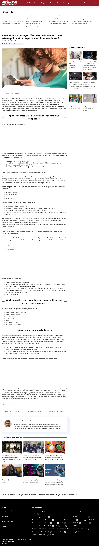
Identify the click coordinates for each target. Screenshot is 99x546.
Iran (93, 523)
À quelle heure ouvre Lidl (38, 534)
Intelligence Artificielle (72, 523)
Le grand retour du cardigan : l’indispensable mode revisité (89, 107)
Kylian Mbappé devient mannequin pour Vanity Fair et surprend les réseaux (11, 481)
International (85, 523)
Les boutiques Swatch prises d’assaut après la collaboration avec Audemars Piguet (32, 457)
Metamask (42, 526)
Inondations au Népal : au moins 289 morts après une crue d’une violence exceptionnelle (82, 21)
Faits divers (48, 520)
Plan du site (5, 516)
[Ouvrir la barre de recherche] (95, 3)
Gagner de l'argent (44, 523)
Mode (4, 403)
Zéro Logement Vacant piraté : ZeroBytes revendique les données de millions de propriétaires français (35, 22)
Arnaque (79, 511)
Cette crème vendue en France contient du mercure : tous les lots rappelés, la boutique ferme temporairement (13, 22)
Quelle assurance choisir (63, 529)
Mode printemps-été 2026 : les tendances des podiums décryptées (75, 64)
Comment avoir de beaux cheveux (75, 514)
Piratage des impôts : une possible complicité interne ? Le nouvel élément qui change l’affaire (59, 21)
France (34, 523)
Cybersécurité (73, 517)
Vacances (80, 532)
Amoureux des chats (68, 511)
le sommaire (11, 93)
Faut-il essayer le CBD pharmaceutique (65, 520)
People (36, 3)
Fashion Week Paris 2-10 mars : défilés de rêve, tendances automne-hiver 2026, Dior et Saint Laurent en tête (90, 65)
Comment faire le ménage (10, 405)
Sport (68, 532)
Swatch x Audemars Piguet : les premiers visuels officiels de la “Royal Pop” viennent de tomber (54, 457)
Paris (56, 526)
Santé (61, 532)
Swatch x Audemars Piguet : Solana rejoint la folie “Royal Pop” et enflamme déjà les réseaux (33, 481)
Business (77, 3)
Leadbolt (4, 543)
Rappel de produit (37, 532)
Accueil (4, 495)
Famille (56, 3)
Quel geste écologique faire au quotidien (43, 529)
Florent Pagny (82, 520)
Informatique (88, 3)
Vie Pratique (66, 3)
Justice (34, 526)
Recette (47, 532)
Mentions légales (7, 521)
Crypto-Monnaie (46, 3)
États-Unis (51, 534)
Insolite (61, 523)
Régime (55, 532)
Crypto (64, 517)
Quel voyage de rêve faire (80, 529)
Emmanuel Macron (37, 520)
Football (91, 520)
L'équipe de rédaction (9, 511)
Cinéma (34, 514)
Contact (4, 527)
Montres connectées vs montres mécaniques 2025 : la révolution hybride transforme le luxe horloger (89, 87)
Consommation (55, 517)
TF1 (73, 532)
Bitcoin (87, 511)
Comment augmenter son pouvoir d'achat (51, 514)
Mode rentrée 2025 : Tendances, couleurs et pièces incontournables (75, 107)
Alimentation (56, 511)
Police (69, 526)
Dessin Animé (83, 517)
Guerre (54, 523)
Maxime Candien (33, 421)
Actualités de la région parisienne (41, 511)
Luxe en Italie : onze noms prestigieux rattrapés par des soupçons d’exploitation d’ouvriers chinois (11, 458)
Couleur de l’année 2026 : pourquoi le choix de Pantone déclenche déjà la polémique (75, 85)
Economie (93, 517)
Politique (76, 526)
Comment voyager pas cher (39, 517)
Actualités (29, 3)
